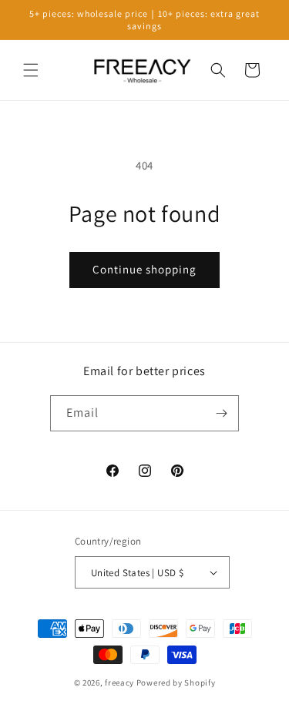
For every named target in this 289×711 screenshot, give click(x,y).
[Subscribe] (221, 413)
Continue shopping (144, 269)
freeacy (119, 682)
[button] (31, 70)
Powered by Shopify (176, 682)
